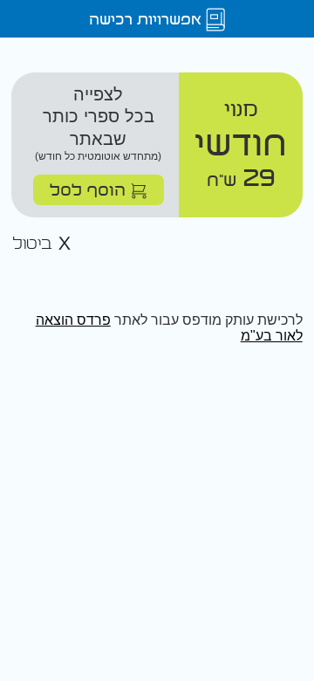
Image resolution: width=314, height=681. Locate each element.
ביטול (35, 244)
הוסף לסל (90, 189)
